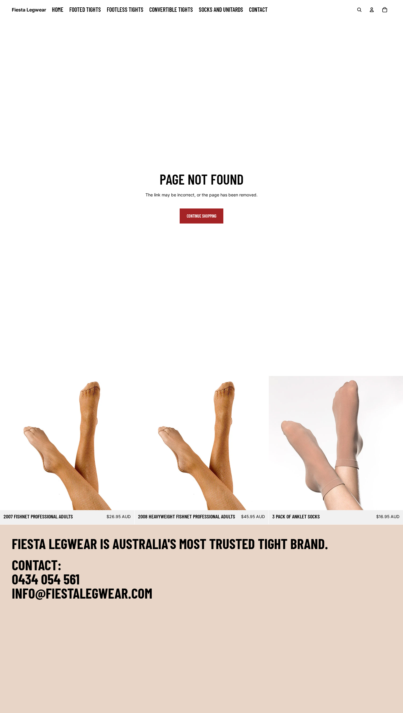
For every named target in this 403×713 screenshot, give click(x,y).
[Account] (371, 9)
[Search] (359, 9)
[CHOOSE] (125, 501)
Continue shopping (201, 215)
